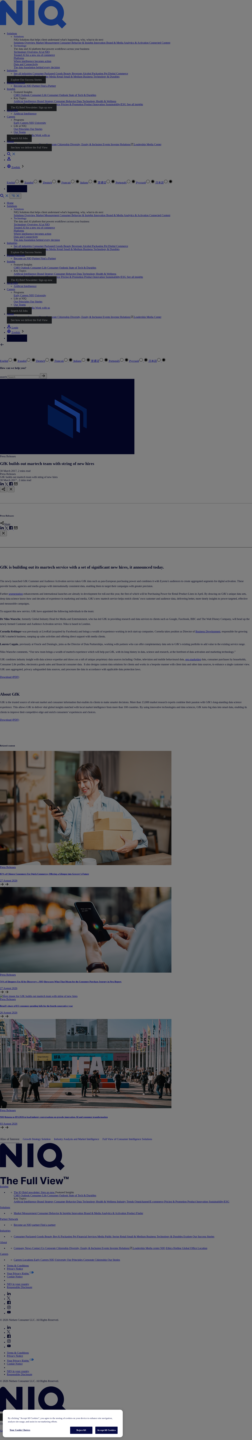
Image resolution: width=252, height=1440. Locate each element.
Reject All (81, 1430)
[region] (63, 1423)
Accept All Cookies (106, 1430)
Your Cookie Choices (20, 1430)
